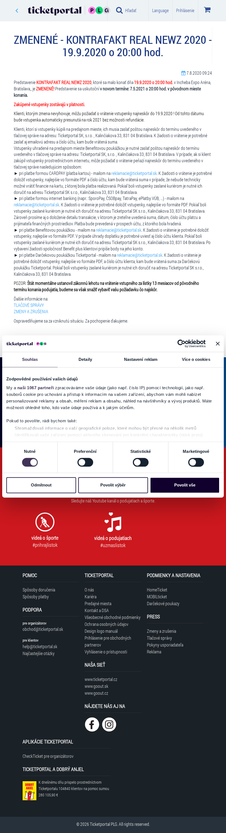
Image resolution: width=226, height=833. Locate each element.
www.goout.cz (96, 693)
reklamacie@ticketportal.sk (134, 173)
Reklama (154, 651)
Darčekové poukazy (163, 603)
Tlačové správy (159, 638)
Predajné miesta (98, 603)
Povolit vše (184, 485)
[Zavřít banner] (218, 343)
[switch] (85, 462)
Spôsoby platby (36, 596)
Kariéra (90, 596)
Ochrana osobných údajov (106, 624)
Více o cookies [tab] (196, 359)
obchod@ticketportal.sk (43, 629)
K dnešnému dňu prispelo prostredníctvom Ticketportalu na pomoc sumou (74, 788)
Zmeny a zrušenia (161, 631)
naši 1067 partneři (35, 387)
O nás (89, 590)
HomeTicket (157, 590)
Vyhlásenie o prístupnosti (106, 651)
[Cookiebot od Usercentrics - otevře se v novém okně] (181, 343)
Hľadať (130, 10)
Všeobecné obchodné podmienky (113, 617)
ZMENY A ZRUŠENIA (31, 311)
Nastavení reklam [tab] (141, 359)
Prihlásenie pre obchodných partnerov (108, 641)
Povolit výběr (113, 485)
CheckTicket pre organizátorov (48, 756)
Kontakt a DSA (97, 610)
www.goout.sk (96, 686)
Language (160, 10)
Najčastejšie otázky (39, 653)
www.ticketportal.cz (101, 679)
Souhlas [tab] (30, 359)
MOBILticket (157, 596)
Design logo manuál (101, 631)
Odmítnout (41, 485)
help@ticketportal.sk (40, 646)
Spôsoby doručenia (39, 590)
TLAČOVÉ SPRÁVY (29, 305)
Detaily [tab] (85, 359)
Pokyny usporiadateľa (165, 645)
